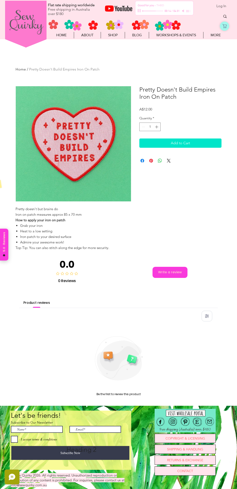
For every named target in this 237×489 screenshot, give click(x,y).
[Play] (139, 11)
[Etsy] (197, 421)
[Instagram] (172, 421)
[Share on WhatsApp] (160, 160)
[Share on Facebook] (142, 160)
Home (21, 69)
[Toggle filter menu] (207, 316)
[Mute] (183, 11)
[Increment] (157, 127)
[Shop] (224, 26)
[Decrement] (143, 127)
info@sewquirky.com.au (29, 485)
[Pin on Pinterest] (151, 160)
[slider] (188, 11)
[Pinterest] (185, 421)
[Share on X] (169, 160)
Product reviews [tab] (36, 302)
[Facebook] (160, 421)
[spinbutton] (150, 127)
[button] (113, 35)
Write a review (170, 272)
